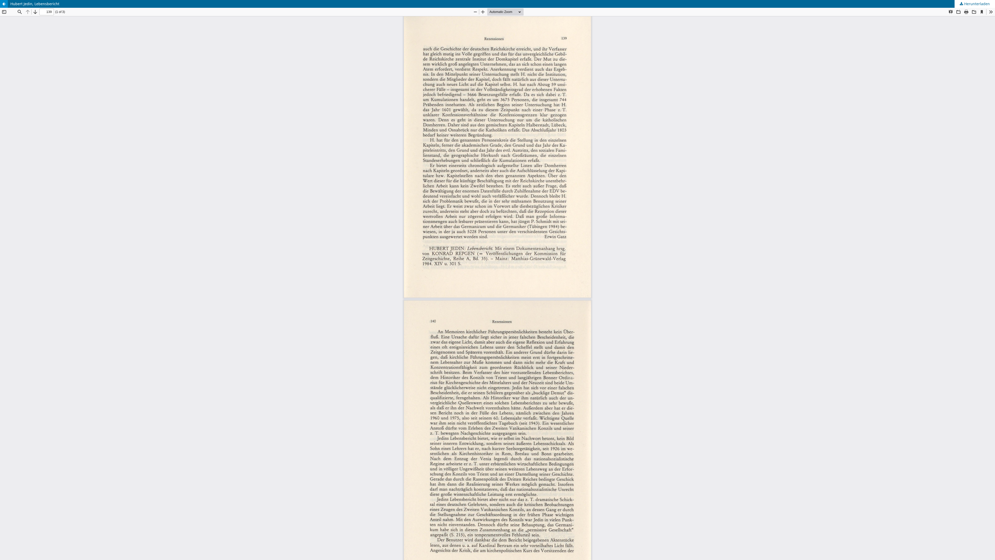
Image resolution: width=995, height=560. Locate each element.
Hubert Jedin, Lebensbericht (34, 3)
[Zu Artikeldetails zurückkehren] (4, 4)
